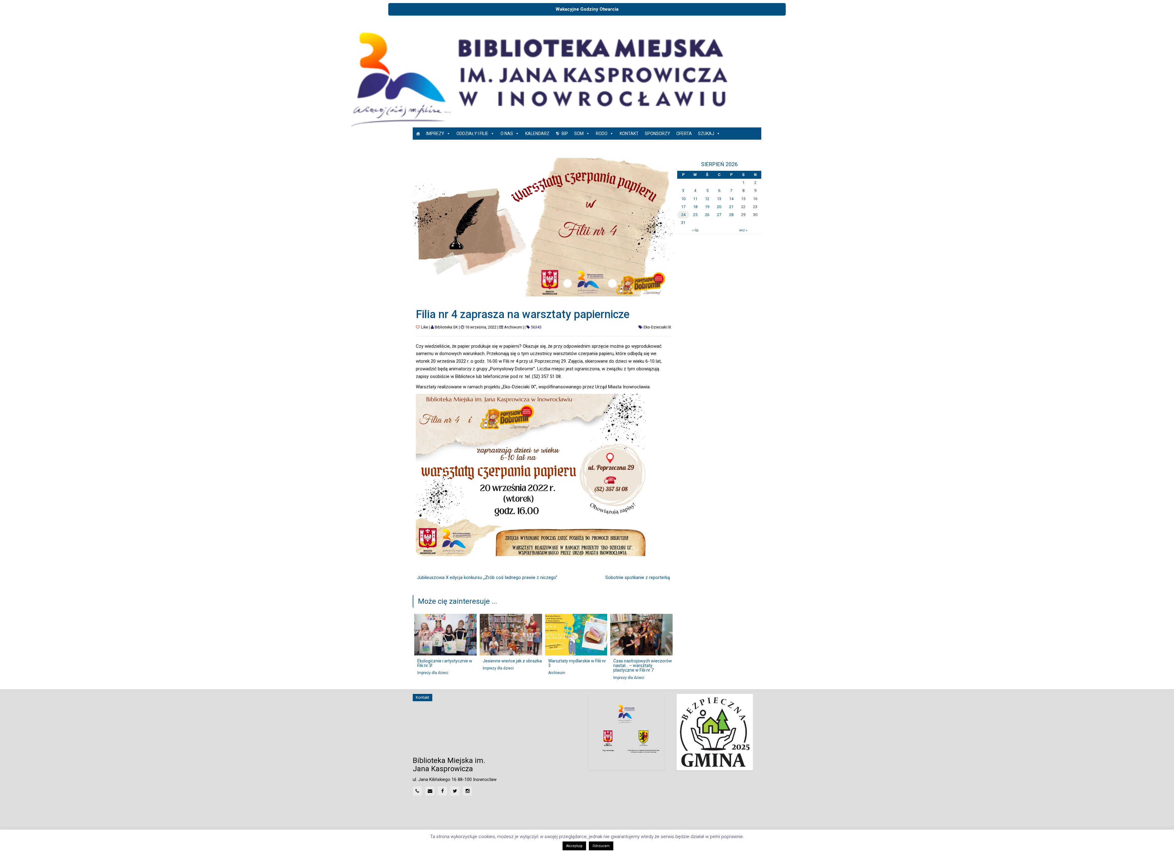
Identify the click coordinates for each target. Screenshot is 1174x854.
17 (683, 206)
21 (731, 206)
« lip (695, 230)
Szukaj (706, 133)
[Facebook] (442, 791)
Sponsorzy (657, 133)
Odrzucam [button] (601, 846)
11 (695, 198)
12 (707, 198)
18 (695, 206)
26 (707, 214)
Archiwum (513, 327)
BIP (565, 133)
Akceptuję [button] (574, 846)
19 (707, 206)
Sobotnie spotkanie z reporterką (637, 577)
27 (719, 214)
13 (719, 198)
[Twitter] (455, 791)
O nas (506, 133)
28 (731, 214)
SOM (579, 133)
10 (683, 198)
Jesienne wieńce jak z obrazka (512, 660)
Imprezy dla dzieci (432, 673)
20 (719, 206)
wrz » (743, 230)
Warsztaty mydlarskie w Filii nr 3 (577, 663)
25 (695, 214)
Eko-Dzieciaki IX (657, 327)
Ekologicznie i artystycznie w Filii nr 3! (444, 663)
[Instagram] (467, 791)
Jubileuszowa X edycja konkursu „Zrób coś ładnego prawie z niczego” (487, 577)
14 (731, 198)
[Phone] (417, 791)
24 (683, 214)
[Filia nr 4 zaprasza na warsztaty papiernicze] (543, 227)
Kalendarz (537, 133)
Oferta (684, 133)
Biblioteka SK (446, 327)
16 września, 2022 (481, 327)
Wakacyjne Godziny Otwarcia (587, 9)
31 (683, 222)
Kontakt (629, 133)
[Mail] (429, 791)
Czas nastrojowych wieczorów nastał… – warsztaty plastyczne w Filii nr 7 (642, 665)
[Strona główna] (418, 133)
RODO (601, 133)
